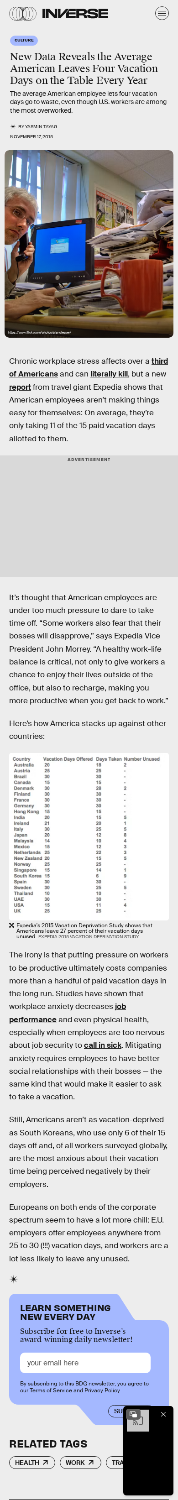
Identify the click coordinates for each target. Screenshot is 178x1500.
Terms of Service (51, 1390)
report (20, 387)
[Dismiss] (163, 1414)
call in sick (102, 1045)
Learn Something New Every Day (65, 1311)
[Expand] (133, 1414)
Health (27, 1462)
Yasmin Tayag (41, 127)
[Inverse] (75, 13)
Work (75, 1462)
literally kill (109, 374)
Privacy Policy (102, 1390)
